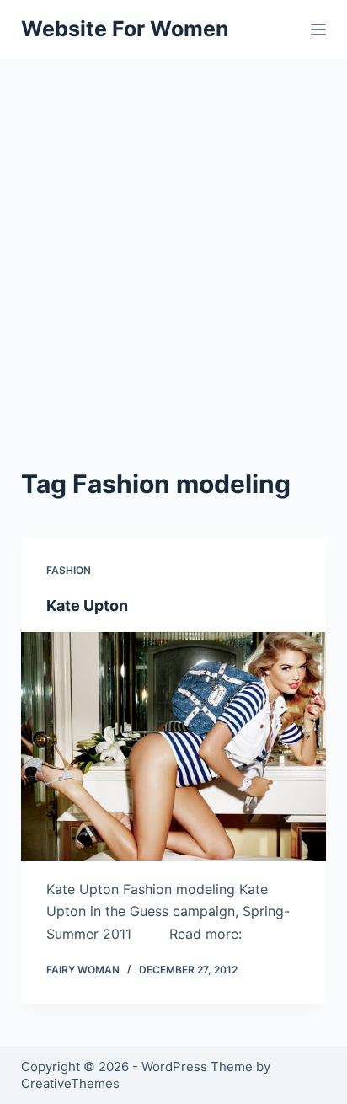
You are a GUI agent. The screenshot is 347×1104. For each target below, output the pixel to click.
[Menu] (318, 29)
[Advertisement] (173, 241)
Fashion (68, 570)
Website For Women (125, 28)
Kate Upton (87, 605)
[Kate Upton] (174, 746)
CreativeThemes (70, 1083)
